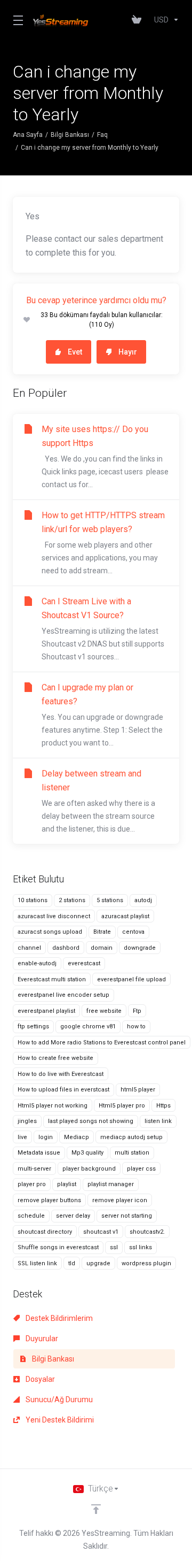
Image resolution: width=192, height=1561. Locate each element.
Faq (102, 135)
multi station (132, 1152)
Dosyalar (39, 1379)
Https (163, 1105)
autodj (143, 900)
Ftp (137, 1011)
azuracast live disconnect (54, 916)
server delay (73, 1215)
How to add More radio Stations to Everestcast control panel (102, 1042)
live (22, 1137)
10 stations (32, 900)
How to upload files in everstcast (63, 1089)
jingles (27, 1121)
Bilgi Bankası (70, 135)
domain (102, 947)
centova (133, 931)
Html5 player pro (122, 1105)
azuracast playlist (125, 916)
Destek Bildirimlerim (58, 1318)
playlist (66, 1184)
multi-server (34, 1168)
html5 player (138, 1089)
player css (141, 1168)
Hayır (127, 352)
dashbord (65, 947)
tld (71, 1263)
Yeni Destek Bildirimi (59, 1420)
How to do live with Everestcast (60, 1074)
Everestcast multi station (52, 979)
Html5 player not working (52, 1105)
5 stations (110, 900)
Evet (75, 352)
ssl (114, 1247)
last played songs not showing (90, 1121)
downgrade (140, 947)
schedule (31, 1215)
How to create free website (55, 1058)
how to (136, 1026)
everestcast (84, 963)
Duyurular (41, 1338)
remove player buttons (49, 1200)
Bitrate (102, 931)
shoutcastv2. (147, 1231)
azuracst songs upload (50, 931)
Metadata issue (39, 1152)
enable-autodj (37, 963)
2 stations (72, 900)
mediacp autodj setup (131, 1137)
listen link (158, 1121)
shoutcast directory (45, 1231)
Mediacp (76, 1137)
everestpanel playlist (46, 1011)
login (45, 1137)
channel (29, 947)
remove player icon (119, 1200)
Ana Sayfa (28, 135)
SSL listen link (37, 1263)
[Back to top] (96, 1509)
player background (89, 1168)
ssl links (140, 1247)
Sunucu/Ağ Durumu (58, 1399)
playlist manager (110, 1184)
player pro (32, 1184)
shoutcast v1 (100, 1231)
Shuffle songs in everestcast (58, 1247)
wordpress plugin (146, 1263)
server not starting (126, 1215)
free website (104, 1011)
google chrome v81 (88, 1026)
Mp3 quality (87, 1152)
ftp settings (33, 1026)
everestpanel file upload (131, 979)
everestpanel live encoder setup (63, 994)
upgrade (98, 1263)
